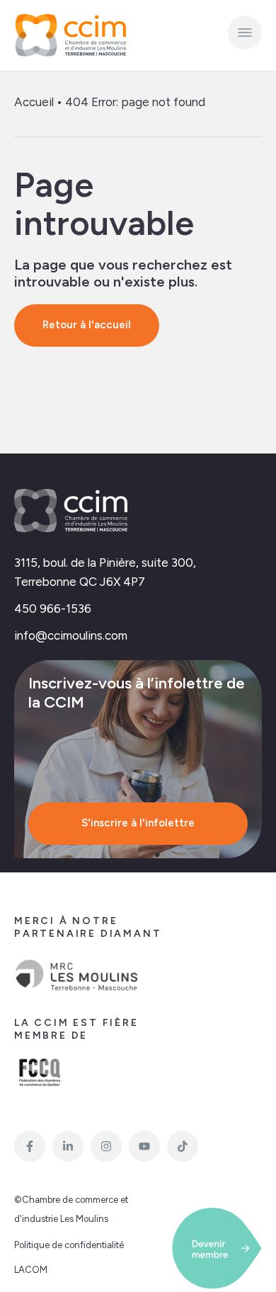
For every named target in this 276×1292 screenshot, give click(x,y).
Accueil (34, 102)
